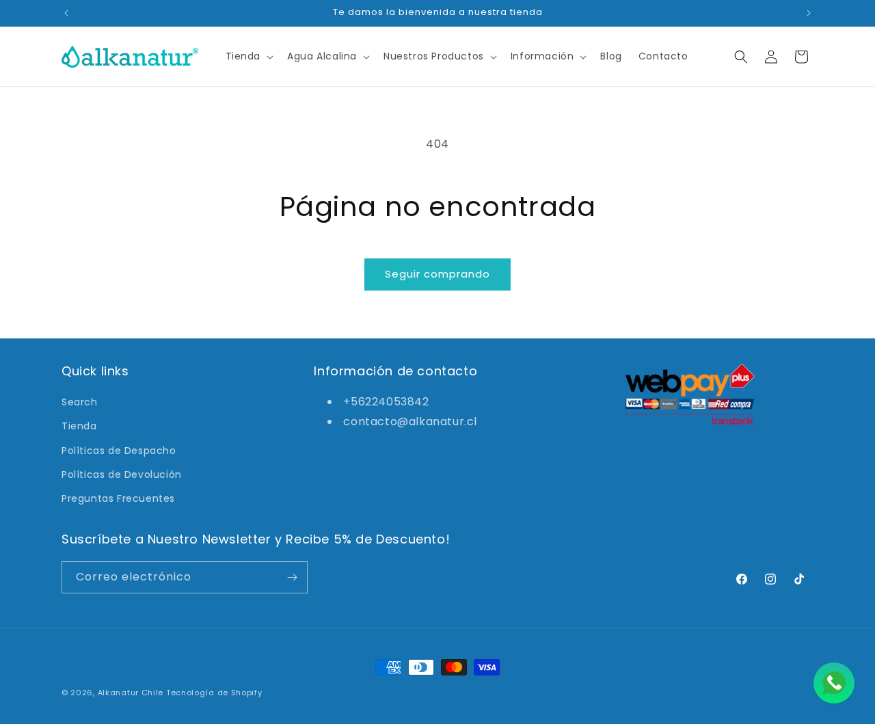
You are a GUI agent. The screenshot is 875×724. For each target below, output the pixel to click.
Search (80, 402)
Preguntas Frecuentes (118, 498)
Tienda (79, 426)
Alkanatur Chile (131, 692)
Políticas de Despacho (119, 450)
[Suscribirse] (292, 577)
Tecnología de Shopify (214, 692)
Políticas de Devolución (122, 474)
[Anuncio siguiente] (809, 13)
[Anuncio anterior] (66, 13)
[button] (248, 56)
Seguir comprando (437, 274)
